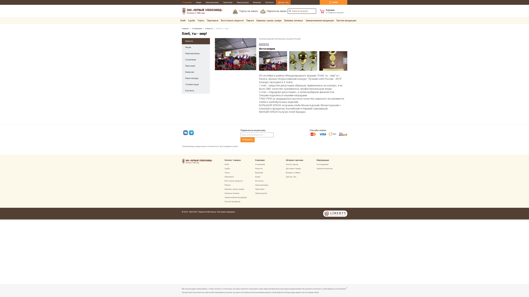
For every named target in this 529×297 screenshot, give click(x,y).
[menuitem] (183, 20)
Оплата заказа (292, 164)
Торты (201, 20)
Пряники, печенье (293, 20)
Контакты (269, 2)
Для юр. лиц (283, 2)
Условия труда (192, 84)
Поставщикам (322, 164)
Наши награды (192, 78)
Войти (335, 2)
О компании (187, 2)
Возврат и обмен (293, 173)
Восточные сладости (232, 20)
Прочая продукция (346, 20)
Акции (198, 2)
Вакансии (257, 2)
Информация (323, 160)
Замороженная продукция (320, 20)
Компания (260, 160)
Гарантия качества (325, 168)
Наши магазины (212, 2)
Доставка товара (293, 168)
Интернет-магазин (294, 160)
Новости (189, 41)
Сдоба (191, 20)
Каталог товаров (233, 160)
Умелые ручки (243, 2)
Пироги (250, 20)
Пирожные (212, 20)
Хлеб (182, 20)
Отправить (247, 140)
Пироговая (227, 2)
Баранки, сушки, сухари (269, 20)
